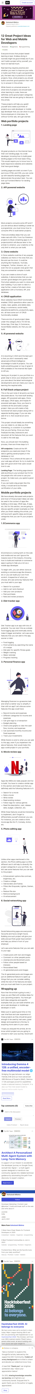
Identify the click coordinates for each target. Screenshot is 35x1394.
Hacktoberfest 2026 (8, 1337)
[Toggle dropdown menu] (32, 1039)
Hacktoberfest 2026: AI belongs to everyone (14, 1325)
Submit (8, 1119)
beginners (14, 47)
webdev (5, 47)
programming (24, 47)
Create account (27, 3)
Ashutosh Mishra (12, 22)
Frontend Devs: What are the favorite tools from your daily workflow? (16, 1252)
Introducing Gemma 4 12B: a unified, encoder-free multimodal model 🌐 (17, 1067)
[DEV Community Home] (7, 2)
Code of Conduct (12, 1125)
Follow (17, 1200)
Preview (18, 1119)
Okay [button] (5, 1390)
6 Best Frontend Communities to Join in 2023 (16, 1242)
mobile (5, 50)
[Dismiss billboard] (32, 1348)
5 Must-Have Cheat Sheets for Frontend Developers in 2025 (17, 1232)
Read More (6, 1098)
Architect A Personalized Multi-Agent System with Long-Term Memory (16, 1156)
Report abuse (24, 1125)
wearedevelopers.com (23, 26)
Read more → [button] (7, 1183)
